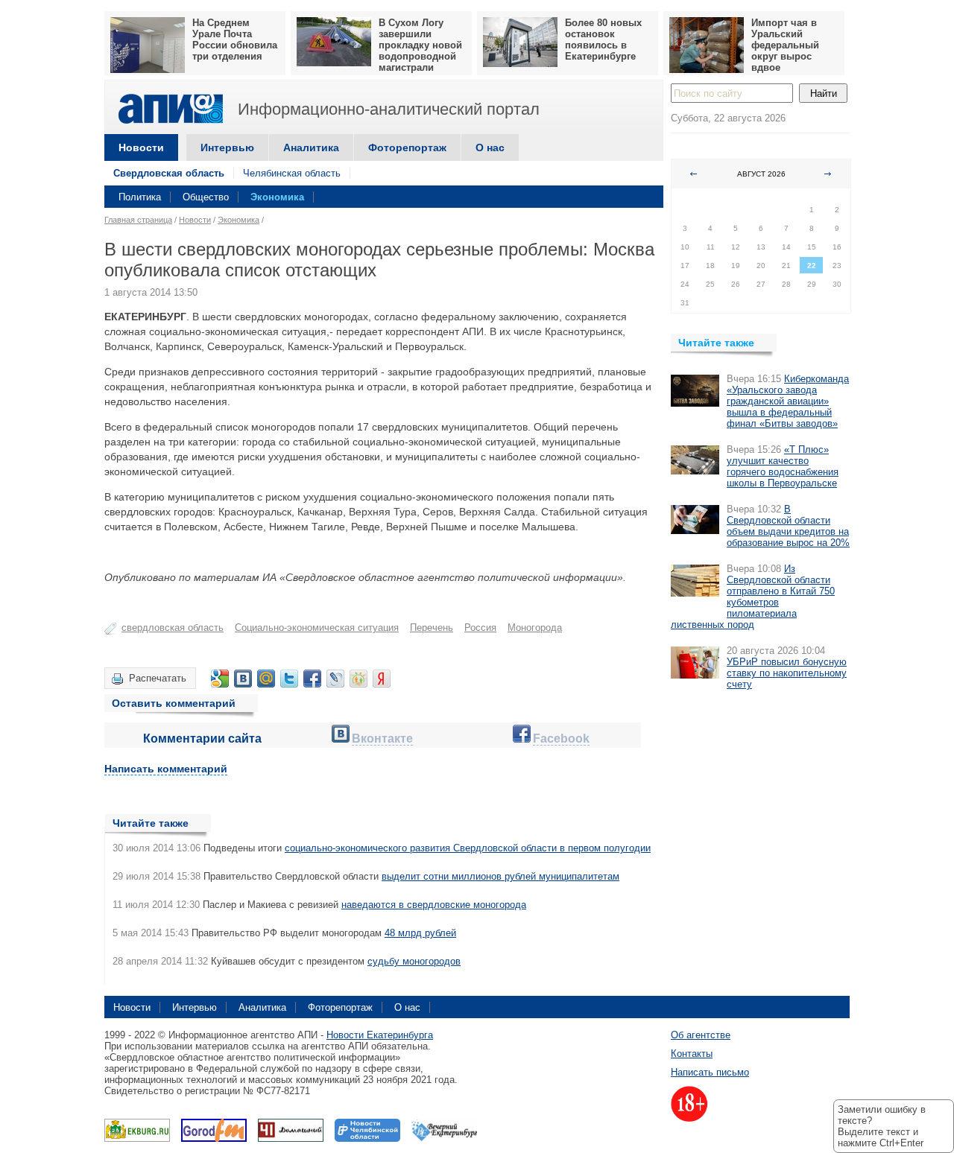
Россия (480, 627)
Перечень (431, 627)
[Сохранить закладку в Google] (220, 678)
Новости (141, 147)
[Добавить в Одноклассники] (358, 678)
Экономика (277, 197)
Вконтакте (382, 738)
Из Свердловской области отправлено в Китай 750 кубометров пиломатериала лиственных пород (753, 596)
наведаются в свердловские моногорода (433, 904)
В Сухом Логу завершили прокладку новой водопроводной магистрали (420, 45)
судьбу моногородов (414, 961)
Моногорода (535, 627)
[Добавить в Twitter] (289, 678)
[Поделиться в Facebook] (312, 678)
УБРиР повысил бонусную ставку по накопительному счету (787, 673)
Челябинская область (292, 173)
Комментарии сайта (202, 738)
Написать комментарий (165, 769)
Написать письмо (710, 1072)
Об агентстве (700, 1035)
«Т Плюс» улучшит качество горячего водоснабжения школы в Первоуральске (782, 466)
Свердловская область (168, 173)
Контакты (692, 1053)
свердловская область (172, 627)
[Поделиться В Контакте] (243, 678)
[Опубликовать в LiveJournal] (335, 678)
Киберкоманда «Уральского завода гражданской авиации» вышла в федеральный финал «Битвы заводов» (788, 401)
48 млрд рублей (420, 932)
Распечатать (157, 678)
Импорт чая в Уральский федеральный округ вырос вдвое (785, 45)
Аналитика (311, 147)
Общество (206, 197)
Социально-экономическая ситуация (317, 627)
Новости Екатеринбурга (379, 1035)
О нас (490, 147)
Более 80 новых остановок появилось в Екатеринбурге (603, 39)
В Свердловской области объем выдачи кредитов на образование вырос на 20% (788, 526)
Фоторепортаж (407, 147)
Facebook (561, 738)
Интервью (227, 147)
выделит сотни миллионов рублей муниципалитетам (500, 876)
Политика (140, 197)
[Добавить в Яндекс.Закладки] (382, 678)
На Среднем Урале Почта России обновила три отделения (234, 39)
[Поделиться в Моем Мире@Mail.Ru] (266, 678)
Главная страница (138, 219)
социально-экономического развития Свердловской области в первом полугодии (468, 848)
